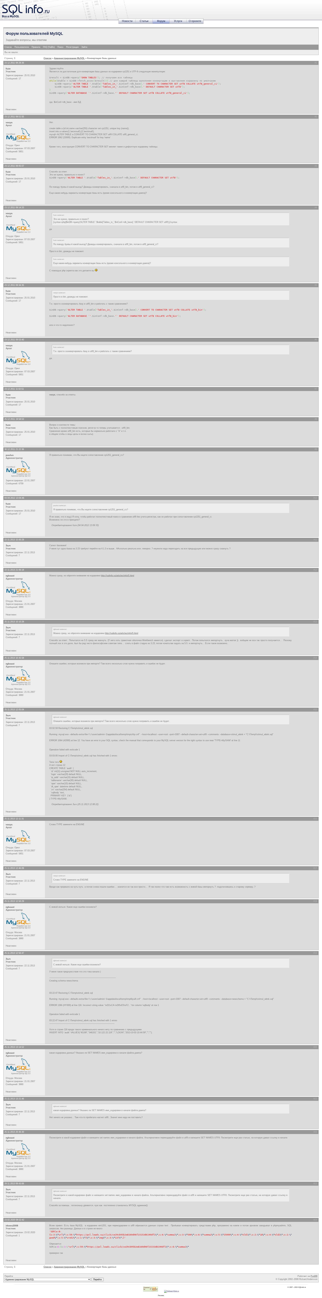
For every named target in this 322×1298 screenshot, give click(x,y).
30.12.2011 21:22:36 (14, 449)
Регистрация (72, 47)
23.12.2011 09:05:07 (14, 166)
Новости (127, 21)
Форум (161, 21)
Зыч (8, 545)
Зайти (84, 47)
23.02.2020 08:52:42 (14, 1220)
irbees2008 (12, 1225)
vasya (9, 122)
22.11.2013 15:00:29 (14, 539)
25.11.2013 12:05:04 (14, 709)
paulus (10, 455)
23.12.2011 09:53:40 (14, 339)
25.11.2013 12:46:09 (14, 868)
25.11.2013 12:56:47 (14, 953)
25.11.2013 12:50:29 (14, 901)
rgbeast (10, 575)
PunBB (314, 1276)
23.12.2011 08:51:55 (14, 116)
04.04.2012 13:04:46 (14, 498)
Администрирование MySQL (69, 58)
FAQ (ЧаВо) (49, 47)
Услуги (178, 21)
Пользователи (21, 47)
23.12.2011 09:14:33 (14, 207)
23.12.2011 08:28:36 (14, 63)
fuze (8, 68)
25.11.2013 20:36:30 (14, 1132)
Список (8, 47)
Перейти (9, 1276)
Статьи (144, 21)
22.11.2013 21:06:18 (14, 570)
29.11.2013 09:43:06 (14, 1183)
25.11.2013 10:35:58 (14, 658)
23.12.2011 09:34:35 (14, 285)
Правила (36, 47)
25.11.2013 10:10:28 (14, 621)
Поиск (60, 47)
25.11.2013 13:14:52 (14, 1047)
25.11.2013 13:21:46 (14, 1098)
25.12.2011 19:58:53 (14, 419)
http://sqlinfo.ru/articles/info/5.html (117, 575)
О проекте (195, 21)
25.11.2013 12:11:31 (14, 818)
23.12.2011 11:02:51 (14, 389)
